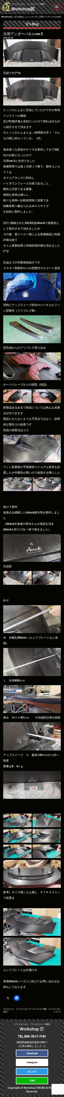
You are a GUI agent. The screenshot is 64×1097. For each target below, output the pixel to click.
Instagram (32, 1062)
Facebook (32, 1053)
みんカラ (32, 1071)
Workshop (28, 7)
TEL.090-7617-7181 (32, 1036)
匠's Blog (32, 24)
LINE (32, 1080)
